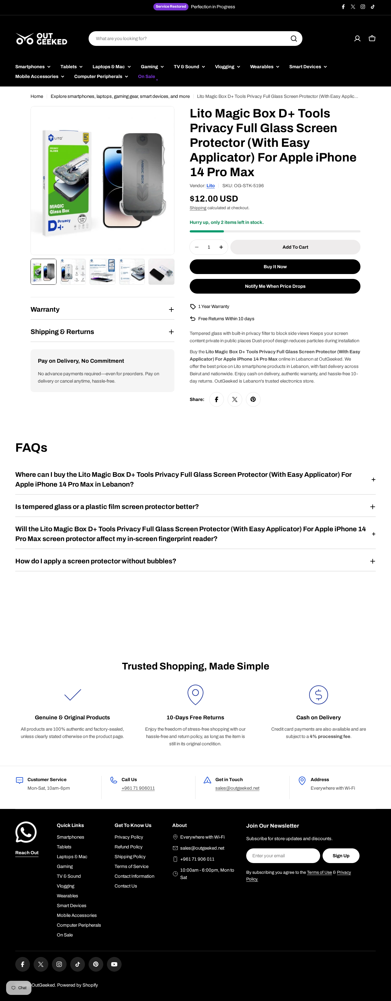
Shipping (198, 208)
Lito (210, 185)
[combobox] (195, 38)
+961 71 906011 (138, 788)
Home (37, 96)
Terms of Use (319, 872)
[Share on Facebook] (216, 399)
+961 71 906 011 (197, 859)
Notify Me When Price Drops (275, 286)
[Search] (294, 38)
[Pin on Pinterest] (253, 399)
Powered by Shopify (77, 985)
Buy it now (275, 266)
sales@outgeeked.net (237, 788)
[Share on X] (235, 399)
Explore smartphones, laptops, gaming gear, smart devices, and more (120, 96)
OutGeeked (43, 985)
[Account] (357, 38)
